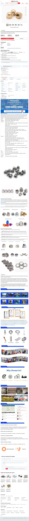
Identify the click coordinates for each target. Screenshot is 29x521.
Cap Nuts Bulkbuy (3, 514)
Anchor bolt (22, 498)
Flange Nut (21, 507)
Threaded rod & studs (16, 498)
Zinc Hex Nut (8, 512)
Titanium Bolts (9, 498)
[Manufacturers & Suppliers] (14, 1)
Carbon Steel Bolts (23, 497)
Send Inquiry (7, 38)
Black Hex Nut (12, 512)
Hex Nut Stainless (3, 512)
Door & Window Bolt (9, 507)
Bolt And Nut (9, 497)
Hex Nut (13, 507)
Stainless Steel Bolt (16, 497)
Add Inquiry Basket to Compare (14, 27)
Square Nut (17, 507)
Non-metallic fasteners (3, 498)
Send (6, 468)
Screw (4, 507)
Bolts (1, 507)
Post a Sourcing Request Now (21, 468)
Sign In (2, 74)
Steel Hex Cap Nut (23, 512)
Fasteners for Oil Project (3, 497)
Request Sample (13, 40)
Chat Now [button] (22, 38)
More (1, 515)
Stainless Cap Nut (17, 512)
